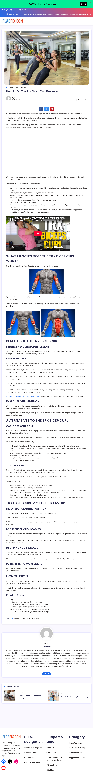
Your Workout (29, 757)
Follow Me (46, 673)
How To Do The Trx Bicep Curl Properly (26, 618)
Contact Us (51, 753)
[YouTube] (3, 768)
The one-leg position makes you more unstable (23, 396)
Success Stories (30, 753)
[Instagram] (16, 761)
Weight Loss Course (32, 762)
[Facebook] (3, 761)
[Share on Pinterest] (52, 110)
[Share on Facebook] (41, 110)
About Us (50, 748)
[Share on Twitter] (46, 110)
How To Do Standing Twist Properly (74, 697)
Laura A (17, 98)
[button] (86, 21)
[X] (10, 761)
